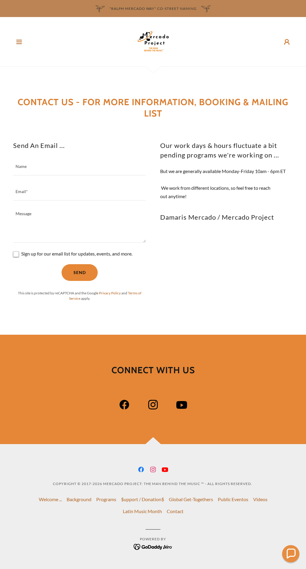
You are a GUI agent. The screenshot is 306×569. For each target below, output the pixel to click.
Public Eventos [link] (233, 499)
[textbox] (79, 166)
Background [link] (79, 499)
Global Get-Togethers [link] (191, 499)
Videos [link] (260, 499)
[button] (19, 42)
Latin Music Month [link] (142, 511)
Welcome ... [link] (50, 499)
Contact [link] (175, 511)
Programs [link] (106, 499)
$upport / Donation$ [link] (142, 499)
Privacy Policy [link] (110, 293)
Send (80, 272)
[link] (153, 41)
